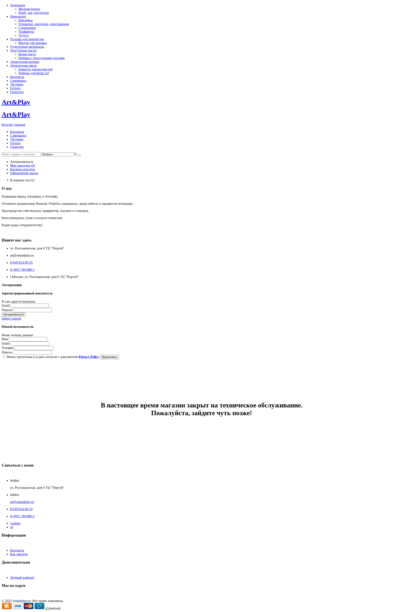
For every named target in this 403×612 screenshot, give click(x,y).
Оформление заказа (24, 173)
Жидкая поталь (29, 9)
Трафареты (26, 31)
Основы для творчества (27, 39)
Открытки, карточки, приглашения (43, 24)
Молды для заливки (32, 43)
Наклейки (25, 20)
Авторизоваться (13, 314)
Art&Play (16, 102)
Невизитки (18, 16)
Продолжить (109, 357)
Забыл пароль (11, 318)
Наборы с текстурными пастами (41, 58)
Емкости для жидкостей (35, 69)
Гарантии (17, 92)
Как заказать (19, 554)
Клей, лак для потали (33, 12)
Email (5, 305)
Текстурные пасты (23, 50)
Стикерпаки (27, 28)
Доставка (16, 84)
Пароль (7, 310)
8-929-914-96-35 (21, 262)
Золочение (17, 5)
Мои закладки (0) (22, 165)
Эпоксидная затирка (24, 62)
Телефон (8, 348)
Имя (5, 339)
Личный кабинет (22, 577)
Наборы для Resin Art (33, 73)
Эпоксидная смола (23, 65)
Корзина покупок (22, 169)
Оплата (15, 88)
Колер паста (27, 54)
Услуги (23, 35)
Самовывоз (18, 80)
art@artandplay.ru (22, 502)
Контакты (17, 77)
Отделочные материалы (27, 46)
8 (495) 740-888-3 (22, 269)
